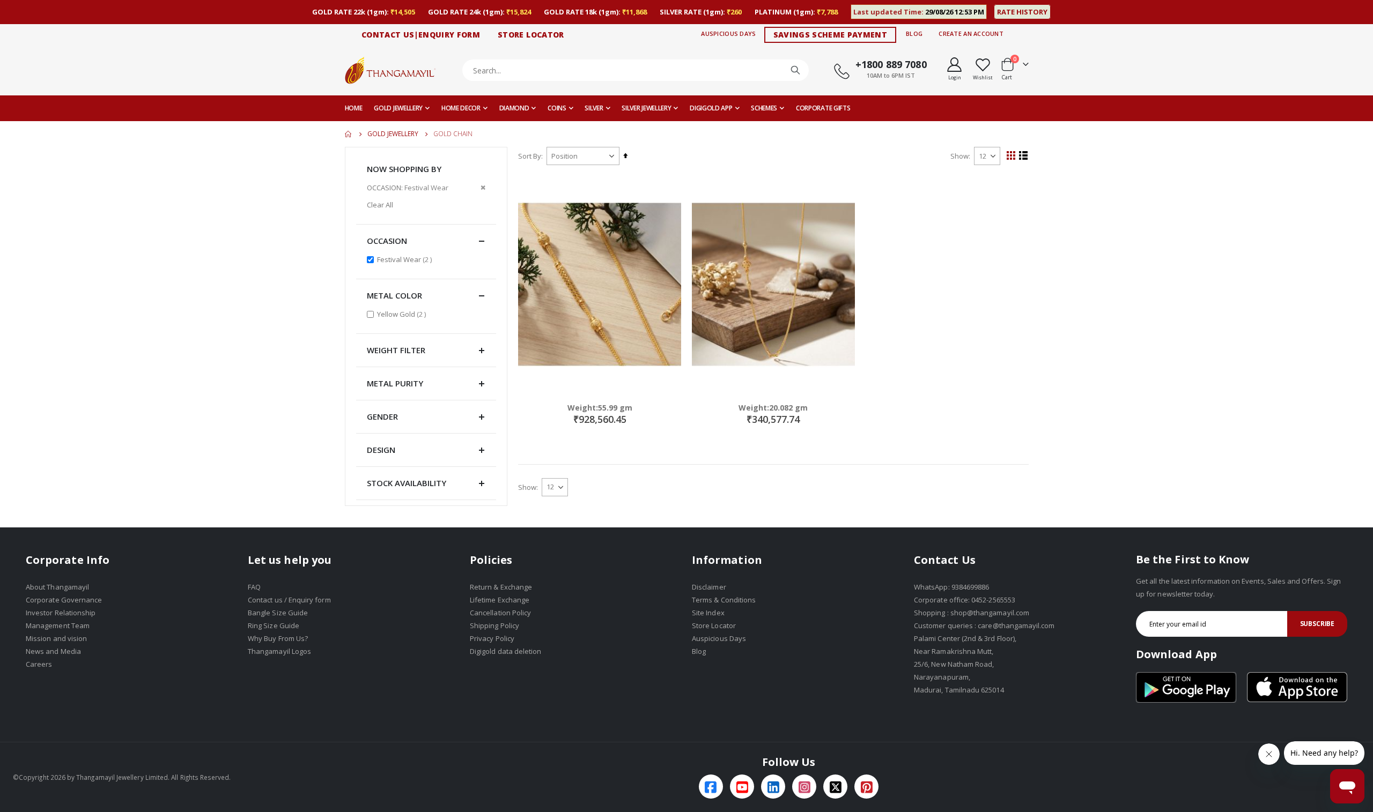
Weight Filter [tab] (396, 350)
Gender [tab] (382, 416)
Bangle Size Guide (278, 612)
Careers (39, 664)
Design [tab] (381, 449)
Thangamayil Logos (279, 651)
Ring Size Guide (273, 625)
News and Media (53, 651)
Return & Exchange (501, 587)
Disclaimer (709, 587)
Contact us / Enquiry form (289, 600)
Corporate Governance (64, 600)
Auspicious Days (728, 33)
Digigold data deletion (505, 651)
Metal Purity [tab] (395, 383)
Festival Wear (405, 259)
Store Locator (714, 625)
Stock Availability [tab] (406, 483)
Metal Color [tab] (394, 295)
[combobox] (635, 70)
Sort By (529, 156)
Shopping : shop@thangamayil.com (971, 612)
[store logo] (390, 70)
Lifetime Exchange (499, 600)
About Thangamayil (57, 587)
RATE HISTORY (1022, 12)
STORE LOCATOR (531, 34)
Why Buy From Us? (278, 638)
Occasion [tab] (387, 240)
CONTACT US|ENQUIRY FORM (420, 34)
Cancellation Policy (500, 612)
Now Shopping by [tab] (404, 168)
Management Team (58, 625)
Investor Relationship (60, 612)
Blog (914, 33)
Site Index (708, 612)
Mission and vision (56, 638)
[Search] (795, 70)
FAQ (254, 587)
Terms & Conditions (724, 600)
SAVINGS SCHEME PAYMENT (830, 34)
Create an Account (971, 33)
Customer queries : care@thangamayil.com (984, 625)
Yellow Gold (403, 314)
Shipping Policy (494, 625)
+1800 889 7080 (891, 64)
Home (348, 134)
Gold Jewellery (392, 134)
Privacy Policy (492, 638)
